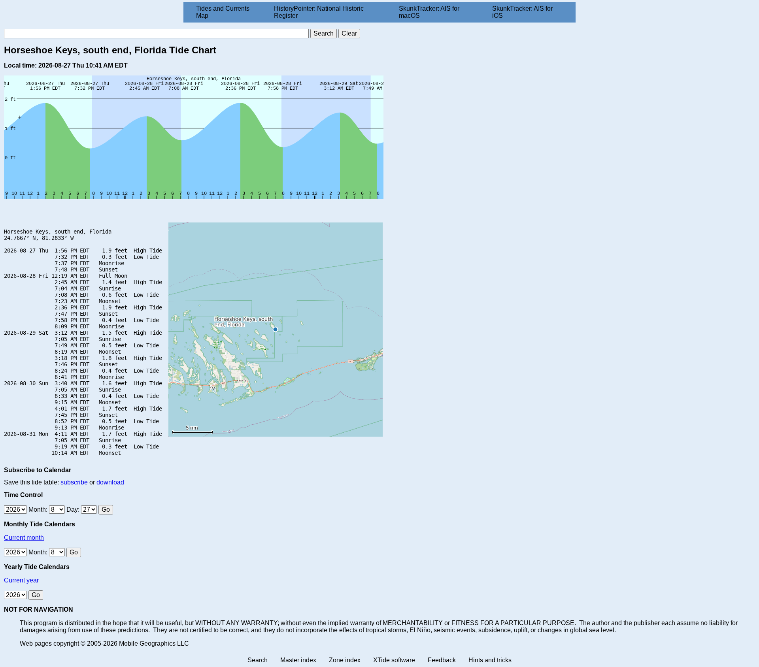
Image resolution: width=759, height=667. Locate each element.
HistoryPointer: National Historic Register (319, 12)
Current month (24, 537)
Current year (21, 580)
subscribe (74, 482)
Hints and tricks (490, 660)
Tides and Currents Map (222, 12)
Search (257, 660)
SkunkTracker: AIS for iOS (522, 12)
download (110, 482)
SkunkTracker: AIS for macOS (429, 12)
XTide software (394, 660)
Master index (298, 660)
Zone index (345, 660)
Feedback (442, 660)
